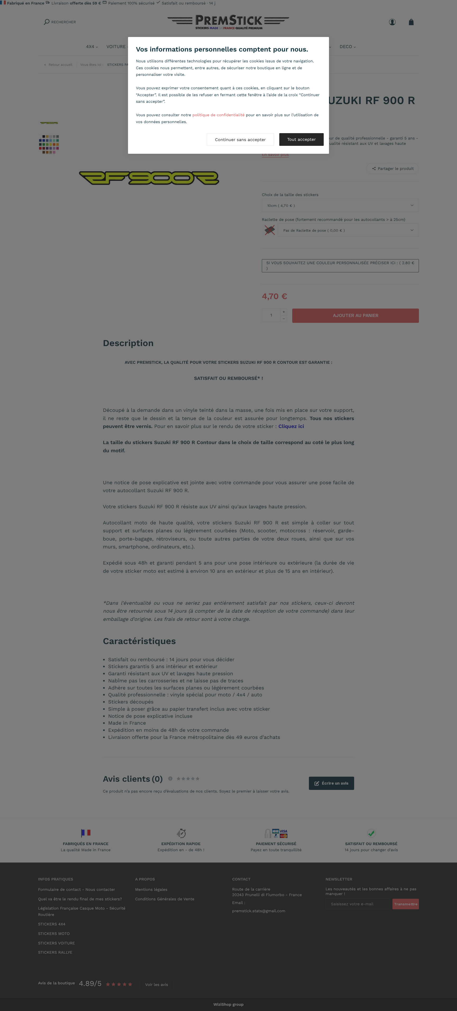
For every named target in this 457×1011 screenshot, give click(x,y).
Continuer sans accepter (240, 139)
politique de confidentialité (219, 115)
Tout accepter (301, 139)
